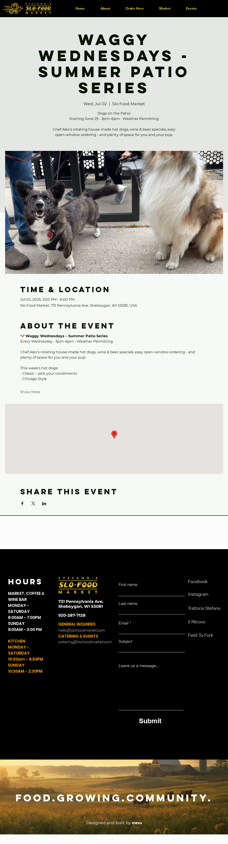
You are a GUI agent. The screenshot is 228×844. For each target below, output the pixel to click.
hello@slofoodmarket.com (81, 630)
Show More (30, 392)
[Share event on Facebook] (22, 503)
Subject (125, 641)
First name (128, 585)
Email (123, 623)
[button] (134, 8)
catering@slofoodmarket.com (85, 642)
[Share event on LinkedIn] (44, 503)
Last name (128, 604)
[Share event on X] (33, 503)
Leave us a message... (139, 666)
